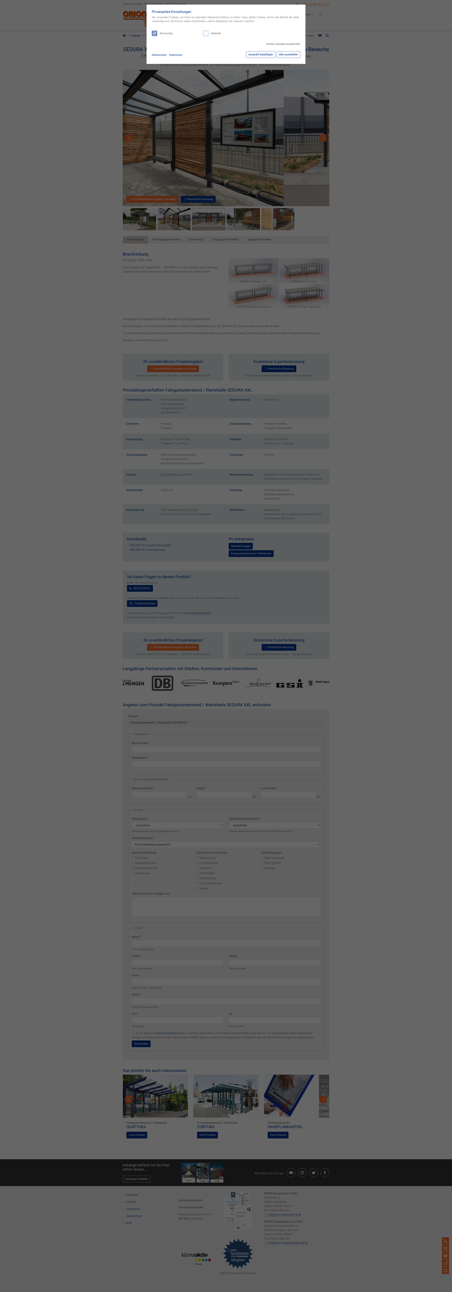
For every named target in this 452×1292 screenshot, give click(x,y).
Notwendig (166, 33)
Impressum (175, 54)
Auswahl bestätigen (260, 54)
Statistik (216, 33)
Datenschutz (159, 54)
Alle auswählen (288, 54)
